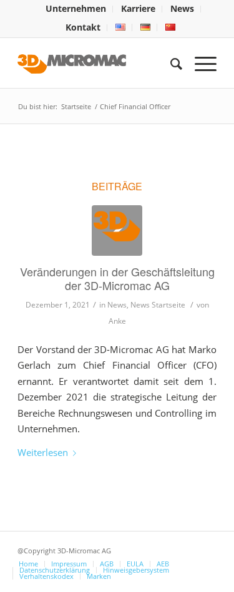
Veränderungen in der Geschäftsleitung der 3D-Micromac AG (117, 278)
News (117, 304)
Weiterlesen (42, 452)
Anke (117, 321)
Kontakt (83, 27)
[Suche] (170, 63)
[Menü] (199, 63)
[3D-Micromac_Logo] (117, 230)
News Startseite (157, 304)
